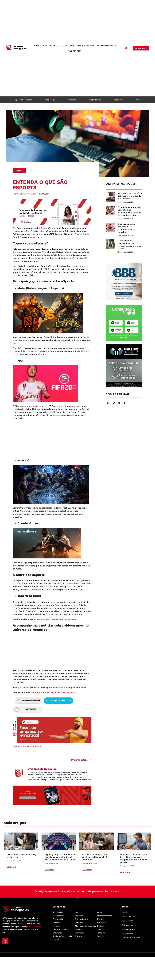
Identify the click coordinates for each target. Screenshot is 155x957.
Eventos (100, 919)
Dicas (99, 912)
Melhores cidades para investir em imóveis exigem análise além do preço (134, 858)
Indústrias (79, 923)
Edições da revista (106, 46)
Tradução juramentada (62, 936)
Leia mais (11, 867)
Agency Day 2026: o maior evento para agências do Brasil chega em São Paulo (60, 857)
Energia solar (58, 919)
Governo (56, 923)
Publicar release (85, 46)
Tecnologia (50, 100)
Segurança (57, 933)
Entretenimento (81, 919)
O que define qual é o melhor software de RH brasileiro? (95, 857)
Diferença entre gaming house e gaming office (53, 692)
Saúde (139, 100)
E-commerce (58, 916)
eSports (38, 746)
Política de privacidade (131, 937)
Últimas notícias (50, 46)
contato (23, 924)
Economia (118, 100)
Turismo (100, 936)
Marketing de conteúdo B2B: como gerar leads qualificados (130, 196)
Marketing (101, 923)
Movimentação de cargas (85, 926)
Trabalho (72, 100)
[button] (126, 48)
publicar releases (33, 927)
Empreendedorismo (22, 100)
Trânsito (78, 936)
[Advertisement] (52, 439)
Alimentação (58, 912)
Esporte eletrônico (26, 746)
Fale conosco (75, 51)
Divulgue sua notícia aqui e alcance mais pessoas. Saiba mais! (77, 891)
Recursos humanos (61, 929)
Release (78, 929)
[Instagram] (5, 941)
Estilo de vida (95, 100)
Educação (79, 916)
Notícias (100, 926)
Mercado (56, 926)
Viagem (56, 940)
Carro (77, 912)
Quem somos (68, 46)
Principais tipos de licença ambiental (22, 855)
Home (36, 46)
